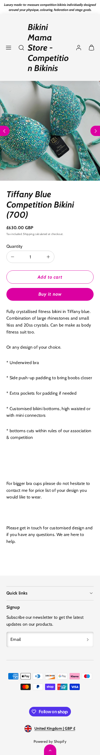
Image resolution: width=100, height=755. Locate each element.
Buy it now (49, 294)
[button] (8, 47)
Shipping (28, 234)
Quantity (14, 246)
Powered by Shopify (50, 741)
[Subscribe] (88, 639)
